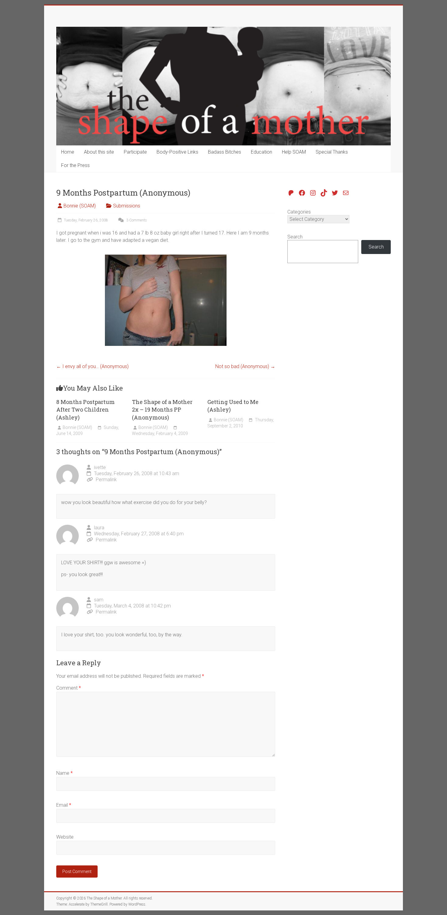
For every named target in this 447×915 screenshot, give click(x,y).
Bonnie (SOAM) (80, 206)
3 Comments (136, 220)
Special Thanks (332, 152)
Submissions (126, 206)
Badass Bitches (224, 152)
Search (295, 237)
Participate (135, 152)
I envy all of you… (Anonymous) (92, 366)
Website (65, 837)
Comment (68, 688)
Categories (299, 212)
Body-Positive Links (177, 152)
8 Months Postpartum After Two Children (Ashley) (85, 409)
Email (63, 805)
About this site (99, 152)
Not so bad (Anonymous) (245, 366)
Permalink (106, 479)
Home (67, 152)
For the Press (75, 165)
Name (64, 773)
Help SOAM (294, 152)
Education (261, 152)
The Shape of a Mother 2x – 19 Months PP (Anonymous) (162, 409)
